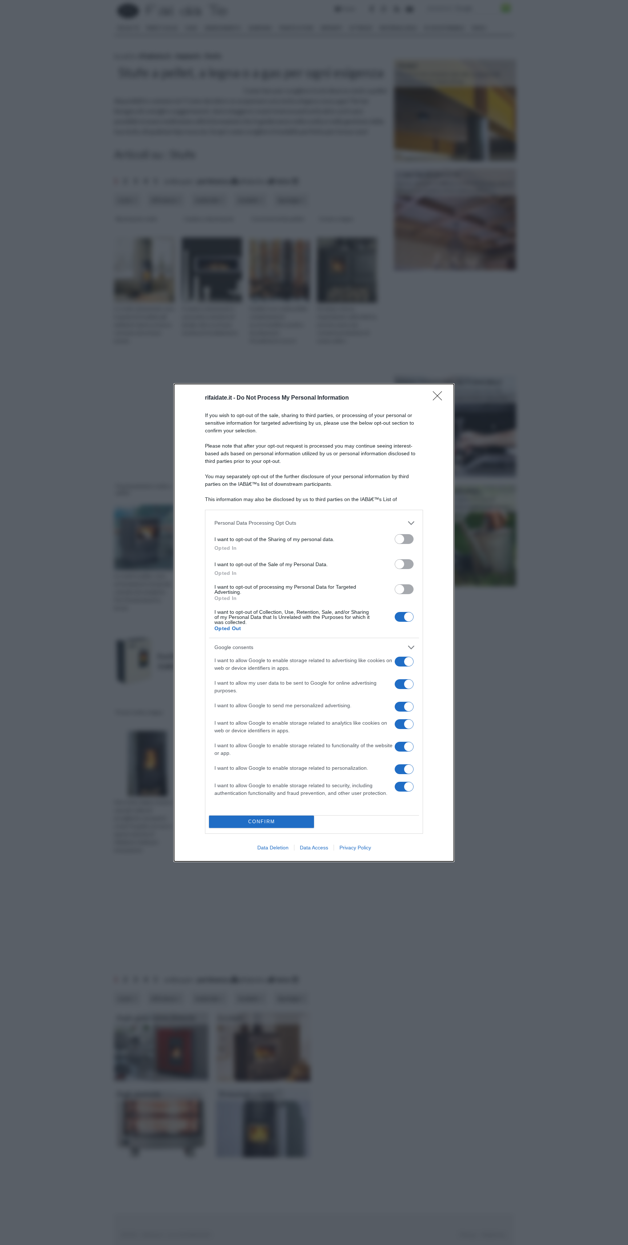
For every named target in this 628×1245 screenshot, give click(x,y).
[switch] (404, 539)
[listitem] (314, 523)
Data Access (314, 847)
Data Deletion (273, 847)
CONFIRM (261, 821)
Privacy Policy (355, 847)
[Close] (440, 398)
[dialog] (314, 622)
